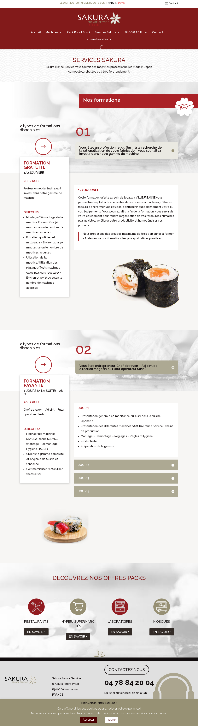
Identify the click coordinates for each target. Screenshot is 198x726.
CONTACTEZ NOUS (127, 669)
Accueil (36, 32)
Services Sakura (105, 32)
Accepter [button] (88, 719)
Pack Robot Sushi (78, 32)
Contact (173, 3)
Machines (52, 32)
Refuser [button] (111, 719)
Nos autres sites (97, 39)
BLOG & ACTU (134, 32)
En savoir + (36, 632)
